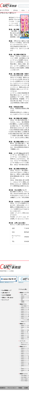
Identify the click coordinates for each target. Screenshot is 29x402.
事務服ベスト (23, 323)
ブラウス (15, 10)
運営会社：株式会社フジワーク (7, 282)
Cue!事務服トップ (6, 290)
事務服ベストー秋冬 (25, 330)
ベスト (23, 10)
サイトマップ (5, 300)
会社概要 (26, 387)
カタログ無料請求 (6, 295)
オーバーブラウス (4, 10)
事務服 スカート (23, 346)
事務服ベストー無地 (25, 337)
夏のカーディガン (24, 342)
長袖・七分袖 (23, 294)
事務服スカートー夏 (25, 356)
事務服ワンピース (23, 373)
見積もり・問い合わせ (7, 297)
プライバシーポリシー (11, 387)
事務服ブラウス (23, 304)
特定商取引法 (2, 387)
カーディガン (23, 341)
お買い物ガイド (6, 292)
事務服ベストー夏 (24, 331)
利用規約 (20, 387)
